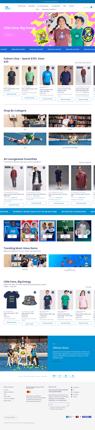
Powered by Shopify (29, 423)
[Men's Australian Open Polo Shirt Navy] (59, 177)
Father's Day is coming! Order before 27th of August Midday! (59, 1)
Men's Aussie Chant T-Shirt (11, 89)
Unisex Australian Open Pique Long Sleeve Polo (82, 89)
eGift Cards (7, 396)
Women (71, 6)
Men (64, 6)
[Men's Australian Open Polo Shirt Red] (81, 177)
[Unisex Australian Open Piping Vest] (36, 177)
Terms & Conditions (9, 398)
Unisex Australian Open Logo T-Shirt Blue (46, 90)
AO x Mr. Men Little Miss (70, 269)
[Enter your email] (67, 404)
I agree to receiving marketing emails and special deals (57, 408)
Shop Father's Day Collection (83, 62)
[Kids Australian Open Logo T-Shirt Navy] (47, 300)
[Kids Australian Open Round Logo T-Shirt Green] (65, 300)
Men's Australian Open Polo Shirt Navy (58, 195)
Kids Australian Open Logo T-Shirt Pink (83, 314)
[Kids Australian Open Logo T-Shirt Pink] (83, 300)
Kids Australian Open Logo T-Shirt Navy (47, 314)
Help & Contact (9, 387)
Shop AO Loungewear (85, 162)
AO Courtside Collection (64, 87)
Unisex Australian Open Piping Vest (36, 194)
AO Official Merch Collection (44, 87)
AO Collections (56, 6)
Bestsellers (32, 6)
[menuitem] (22, 6)
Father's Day (21, 6)
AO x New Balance (26, 87)
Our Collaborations (42, 6)
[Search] (87, 7)
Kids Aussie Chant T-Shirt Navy (11, 314)
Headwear (25, 269)
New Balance (7, 87)
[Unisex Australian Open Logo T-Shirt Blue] (47, 75)
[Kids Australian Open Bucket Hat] (29, 300)
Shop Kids (88, 287)
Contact (6, 390)
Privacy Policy (7, 400)
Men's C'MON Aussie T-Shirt (29, 89)
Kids (37, 9)
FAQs (5, 394)
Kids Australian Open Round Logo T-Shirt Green (65, 314)
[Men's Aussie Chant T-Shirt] (11, 75)
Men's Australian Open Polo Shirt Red (80, 195)
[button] (11, 40)
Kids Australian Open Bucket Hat (28, 314)
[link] (47, 236)
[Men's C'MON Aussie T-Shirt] (29, 75)
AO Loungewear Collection (83, 87)
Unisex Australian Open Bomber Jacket (64, 89)
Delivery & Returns (9, 392)
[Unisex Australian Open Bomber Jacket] (65, 75)
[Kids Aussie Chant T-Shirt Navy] (11, 300)
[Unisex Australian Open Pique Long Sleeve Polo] (83, 75)
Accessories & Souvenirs (49, 9)
